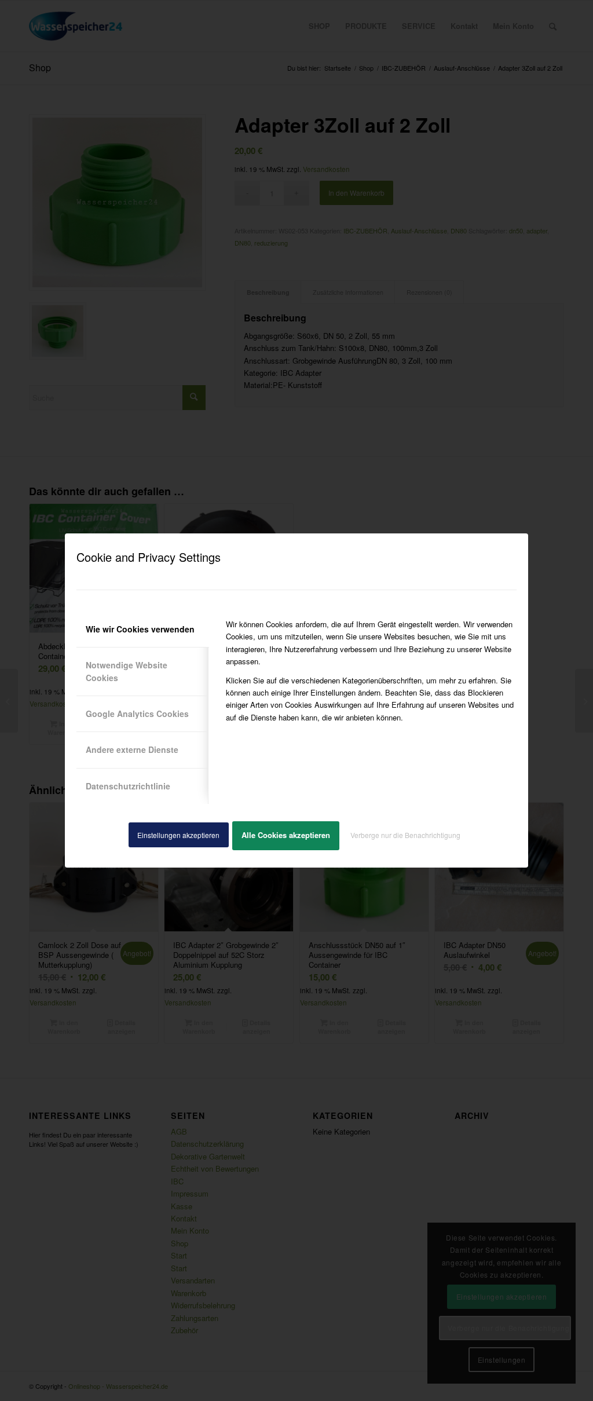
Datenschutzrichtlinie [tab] (128, 786)
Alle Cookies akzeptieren (285, 834)
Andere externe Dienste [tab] (132, 749)
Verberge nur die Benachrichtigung (405, 835)
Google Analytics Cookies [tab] (137, 713)
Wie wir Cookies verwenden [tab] (140, 629)
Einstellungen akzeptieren (178, 835)
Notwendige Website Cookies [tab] (126, 671)
